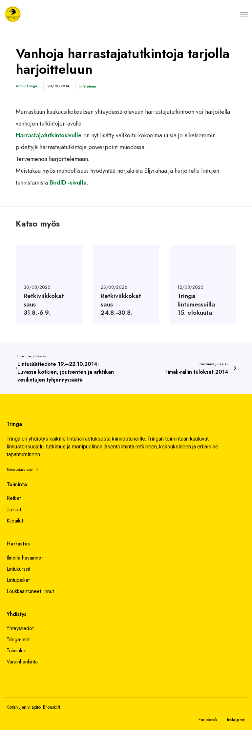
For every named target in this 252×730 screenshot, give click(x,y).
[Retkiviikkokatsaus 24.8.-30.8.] (126, 285)
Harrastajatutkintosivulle (49, 135)
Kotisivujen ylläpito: (24, 707)
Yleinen (89, 86)
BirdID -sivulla (67, 182)
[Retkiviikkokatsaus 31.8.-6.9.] (49, 285)
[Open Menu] (244, 14)
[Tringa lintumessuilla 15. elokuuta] (203, 285)
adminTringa (26, 86)
